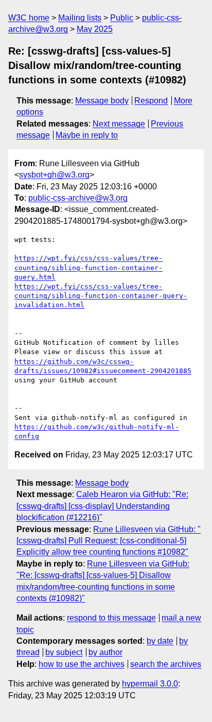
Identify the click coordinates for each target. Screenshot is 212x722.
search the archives (165, 664)
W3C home (28, 17)
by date (160, 641)
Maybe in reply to (87, 135)
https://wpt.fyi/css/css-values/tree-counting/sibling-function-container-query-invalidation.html (100, 296)
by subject (63, 652)
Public (121, 17)
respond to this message (111, 617)
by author (105, 652)
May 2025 (95, 29)
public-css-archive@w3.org (78, 197)
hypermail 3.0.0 (150, 683)
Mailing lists (79, 17)
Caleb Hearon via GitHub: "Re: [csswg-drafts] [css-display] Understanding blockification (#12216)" (102, 506)
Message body (102, 100)
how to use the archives (82, 664)
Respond (151, 100)
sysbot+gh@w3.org (54, 174)
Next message (119, 123)
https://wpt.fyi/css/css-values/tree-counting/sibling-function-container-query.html (88, 267)
